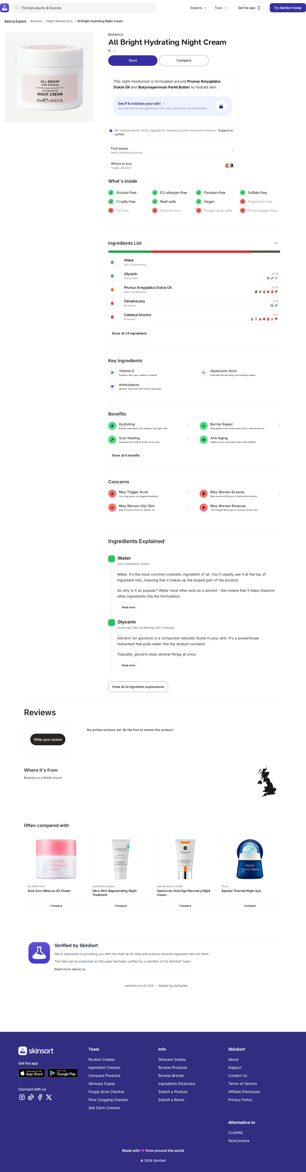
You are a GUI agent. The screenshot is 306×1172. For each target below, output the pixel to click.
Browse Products (172, 1067)
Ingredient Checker (104, 1067)
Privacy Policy (240, 1099)
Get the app (246, 8)
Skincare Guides (172, 1059)
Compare (184, 60)
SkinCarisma (238, 1140)
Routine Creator (101, 1059)
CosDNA (235, 1132)
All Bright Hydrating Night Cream (100, 21)
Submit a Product (172, 1091)
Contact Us (237, 1075)
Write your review (48, 739)
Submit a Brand (171, 1099)
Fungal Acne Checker (106, 1091)
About (233, 1059)
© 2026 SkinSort (153, 1160)
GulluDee (181, 985)
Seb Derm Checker (104, 1108)
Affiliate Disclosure (244, 1091)
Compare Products (104, 1075)
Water (124, 558)
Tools (219, 8)
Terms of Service (242, 1083)
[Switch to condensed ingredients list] (276, 243)
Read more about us (70, 969)
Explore (196, 8)
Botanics (36, 21)
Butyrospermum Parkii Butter (164, 87)
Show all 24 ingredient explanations (138, 687)
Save (133, 60)
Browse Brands (171, 1075)
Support (235, 1067)
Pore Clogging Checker (108, 1099)
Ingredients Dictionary (176, 1083)
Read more (128, 607)
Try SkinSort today (288, 8)
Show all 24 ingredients (129, 333)
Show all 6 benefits (126, 455)
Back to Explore (15, 21)
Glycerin (127, 622)
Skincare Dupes (101, 1083)
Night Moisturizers (60, 21)
